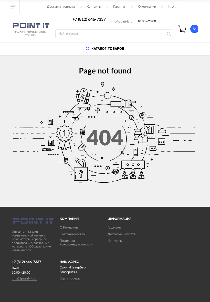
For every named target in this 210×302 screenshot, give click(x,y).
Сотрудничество (72, 234)
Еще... (172, 6)
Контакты (94, 6)
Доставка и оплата (61, 6)
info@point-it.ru (121, 21)
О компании (147, 6)
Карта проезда (70, 278)
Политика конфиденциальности (76, 242)
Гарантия (119, 6)
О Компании (69, 227)
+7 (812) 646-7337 (89, 19)
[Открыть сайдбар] (13, 6)
